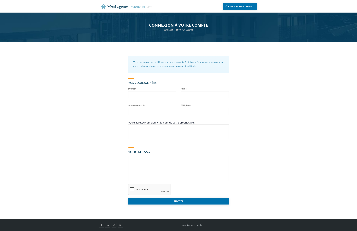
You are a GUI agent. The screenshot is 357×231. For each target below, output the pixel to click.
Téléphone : (186, 105)
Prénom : (133, 88)
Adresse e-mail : (136, 105)
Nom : (184, 88)
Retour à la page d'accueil (241, 6)
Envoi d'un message (184, 30)
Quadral (199, 225)
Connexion (168, 30)
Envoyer (178, 201)
